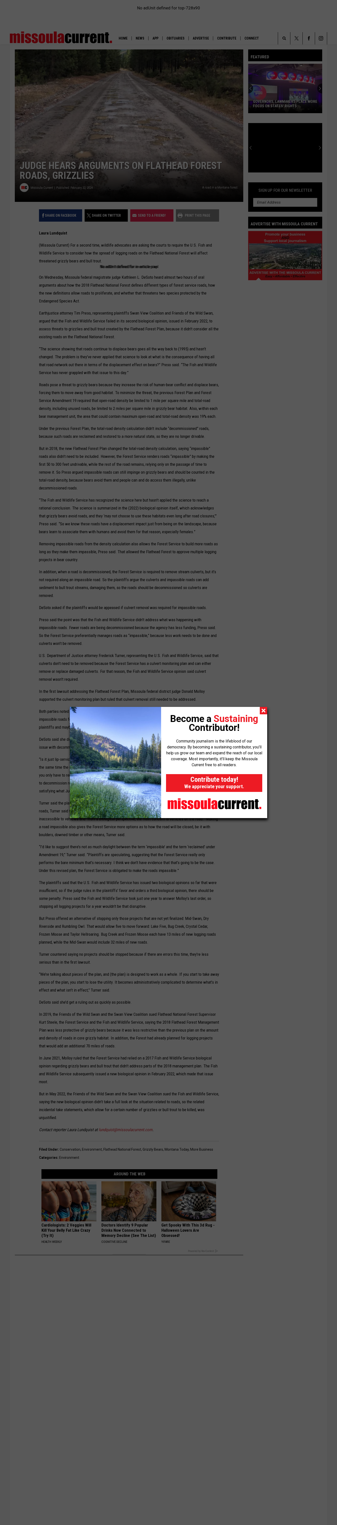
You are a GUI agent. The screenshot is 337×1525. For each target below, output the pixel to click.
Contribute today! (214, 782)
